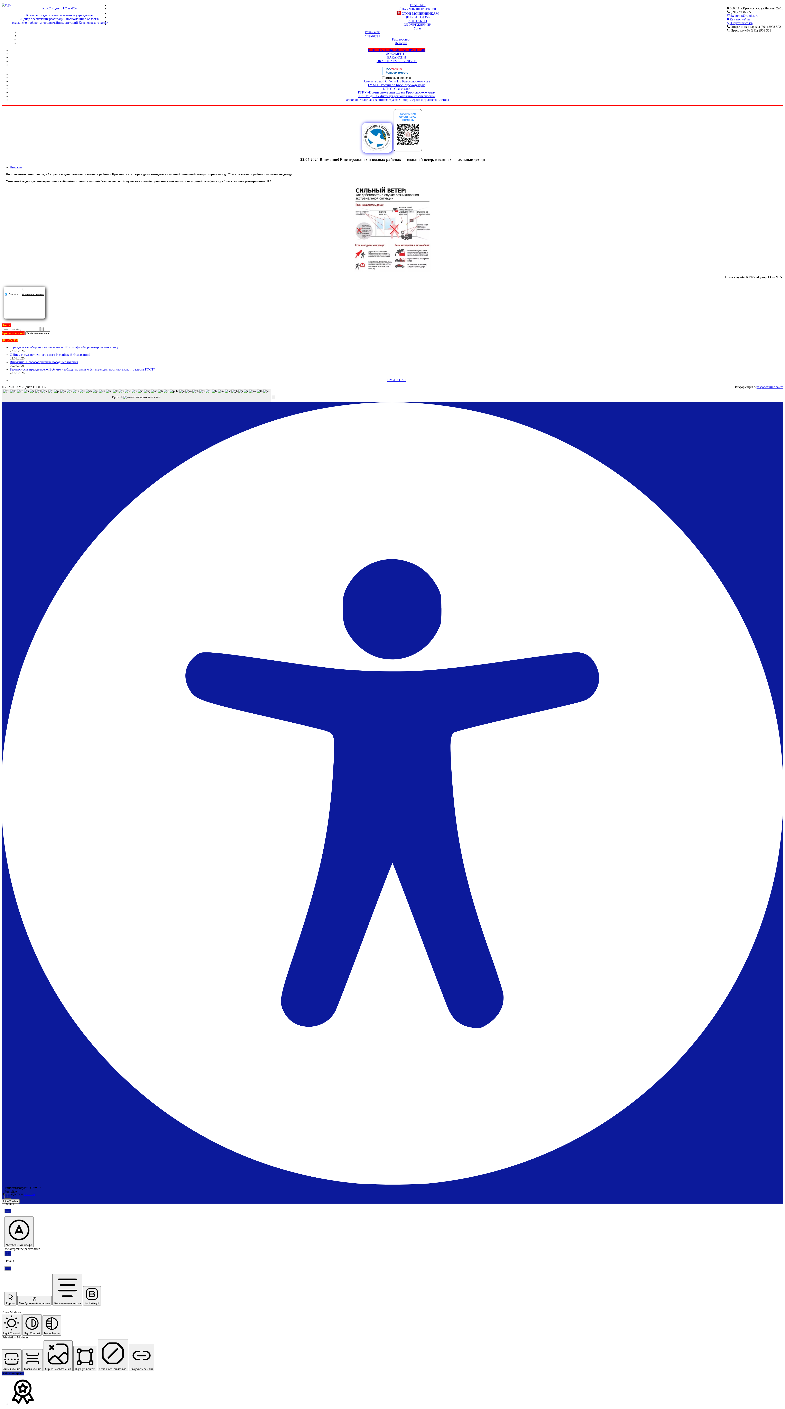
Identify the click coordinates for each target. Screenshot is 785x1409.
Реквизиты (372, 32)
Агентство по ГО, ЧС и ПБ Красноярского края (396, 81)
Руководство (400, 39)
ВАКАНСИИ (396, 57)
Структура (372, 35)
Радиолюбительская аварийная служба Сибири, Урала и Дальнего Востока (396, 99)
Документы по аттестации (417, 8)
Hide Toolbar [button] (10, 1201)
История (401, 43)
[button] (273, 397)
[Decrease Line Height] (7, 1268)
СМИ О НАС (396, 380)
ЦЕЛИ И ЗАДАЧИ (418, 17)
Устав (418, 28)
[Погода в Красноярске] (24, 290)
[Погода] (11, 294)
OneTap (29, 1194)
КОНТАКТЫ (417, 21)
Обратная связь (741, 23)
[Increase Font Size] (7, 1196)
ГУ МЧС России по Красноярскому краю (396, 85)
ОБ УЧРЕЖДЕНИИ (418, 24)
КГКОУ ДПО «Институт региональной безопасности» (396, 96)
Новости (16, 167)
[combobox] (136, 395)
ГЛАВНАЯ (418, 5)
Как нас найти (739, 19)
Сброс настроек (13, 1373)
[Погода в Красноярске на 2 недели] (33, 294)
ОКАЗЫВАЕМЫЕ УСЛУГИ (397, 61)
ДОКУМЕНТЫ (396, 53)
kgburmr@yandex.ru (744, 15)
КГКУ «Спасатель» (396, 88)
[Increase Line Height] (7, 1253)
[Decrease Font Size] (7, 1211)
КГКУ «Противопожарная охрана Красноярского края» (396, 92)
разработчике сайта (769, 387)
